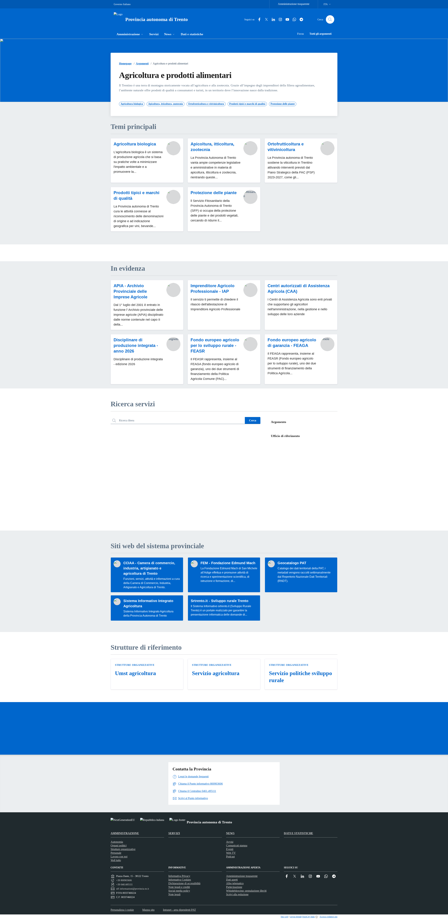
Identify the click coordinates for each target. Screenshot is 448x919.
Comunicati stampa (236, 845)
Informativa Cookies (179, 879)
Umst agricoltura (135, 673)
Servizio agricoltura (215, 673)
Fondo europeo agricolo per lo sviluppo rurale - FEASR (215, 345)
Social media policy (179, 890)
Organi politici (119, 845)
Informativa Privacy (179, 875)
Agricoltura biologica (135, 144)
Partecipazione (234, 887)
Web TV (231, 852)
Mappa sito (148, 909)
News (230, 833)
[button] (130, 34)
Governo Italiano (122, 4)
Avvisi (229, 841)
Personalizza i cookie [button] (122, 909)
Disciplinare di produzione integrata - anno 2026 (136, 345)
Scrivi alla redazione (237, 894)
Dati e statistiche (298, 833)
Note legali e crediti (179, 887)
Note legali (174, 894)
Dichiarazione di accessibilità (184, 883)
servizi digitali (296, 916)
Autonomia (117, 841)
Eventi (229, 849)
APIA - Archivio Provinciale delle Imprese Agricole (130, 291)
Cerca (252, 420)
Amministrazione (125, 833)
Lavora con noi (119, 856)
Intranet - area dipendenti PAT (179, 909)
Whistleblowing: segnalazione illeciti (246, 890)
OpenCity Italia (308, 916)
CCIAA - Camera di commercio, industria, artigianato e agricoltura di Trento (149, 568)
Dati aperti (232, 879)
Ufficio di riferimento (285, 436)
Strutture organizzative (135, 665)
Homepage (125, 63)
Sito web (284, 916)
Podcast (230, 856)
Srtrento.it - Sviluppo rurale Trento (219, 601)
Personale (116, 852)
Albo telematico (235, 883)
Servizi (174, 833)
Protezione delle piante (214, 192)
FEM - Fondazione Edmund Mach (228, 563)
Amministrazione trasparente (293, 3)
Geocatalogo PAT (292, 563)
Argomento (278, 422)
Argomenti (142, 63)
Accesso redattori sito (328, 916)
